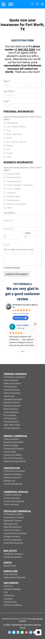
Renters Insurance (12, 406)
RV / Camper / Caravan (17, 142)
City (5, 237)
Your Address (9, 213)
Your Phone (9, 91)
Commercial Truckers (14, 517)
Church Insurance (12, 530)
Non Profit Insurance (13, 458)
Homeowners (12, 123)
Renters (10, 145)
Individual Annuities (13, 399)
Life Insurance (10, 386)
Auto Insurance (11, 380)
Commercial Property (14, 448)
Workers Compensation (17, 204)
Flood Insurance (11, 422)
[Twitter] (14, 632)
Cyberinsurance (13, 200)
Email (7, 101)
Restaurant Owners (13, 520)
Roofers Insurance (12, 477)
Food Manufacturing (13, 543)
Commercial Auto (14, 177)
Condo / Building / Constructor (20, 185)
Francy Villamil (23, 325)
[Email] (35, 632)
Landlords (11, 193)
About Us (8, 586)
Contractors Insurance (14, 471)
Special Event (10, 566)
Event (9, 138)
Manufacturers (11, 524)
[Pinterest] (26, 632)
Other (9, 157)
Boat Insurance (11, 409)
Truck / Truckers (14, 189)
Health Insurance (12, 390)
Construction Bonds (13, 484)
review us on (19, 317)
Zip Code (7, 245)
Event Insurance (11, 412)
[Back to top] (38, 632)
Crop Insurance (11, 574)
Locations (8, 599)
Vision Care (9, 396)
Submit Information (17, 274)
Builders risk (9, 481)
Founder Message (12, 589)
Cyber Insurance (11, 439)
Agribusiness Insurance (15, 577)
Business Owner (13, 196)
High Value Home (12, 425)
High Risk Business (12, 527)
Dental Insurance (12, 402)
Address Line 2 (9, 229)
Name (7, 81)
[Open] (10, 4)
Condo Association (12, 557)
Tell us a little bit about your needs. (19, 249)
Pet (8, 149)
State (25, 237)
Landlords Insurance (13, 554)
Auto (9, 130)
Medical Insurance (12, 383)
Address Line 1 (9, 221)
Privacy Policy (10, 602)
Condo (9, 153)
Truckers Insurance (13, 495)
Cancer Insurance (12, 393)
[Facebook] (9, 632)
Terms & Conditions (13, 605)
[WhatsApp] (22, 632)
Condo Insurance (12, 428)
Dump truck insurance (14, 501)
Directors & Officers (13, 455)
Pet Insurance (10, 418)
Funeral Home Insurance (15, 533)
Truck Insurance (11, 504)
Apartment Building (13, 474)
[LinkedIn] (18, 632)
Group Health (10, 452)
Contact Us (9, 595)
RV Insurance (10, 415)
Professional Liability (13, 514)
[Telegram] (30, 632)
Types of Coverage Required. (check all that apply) (22, 118)
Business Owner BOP (13, 442)
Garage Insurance (12, 536)
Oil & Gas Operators (13, 540)
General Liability (14, 174)
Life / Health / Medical (16, 127)
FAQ (5, 592)
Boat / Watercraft (14, 134)
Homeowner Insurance (14, 377)
